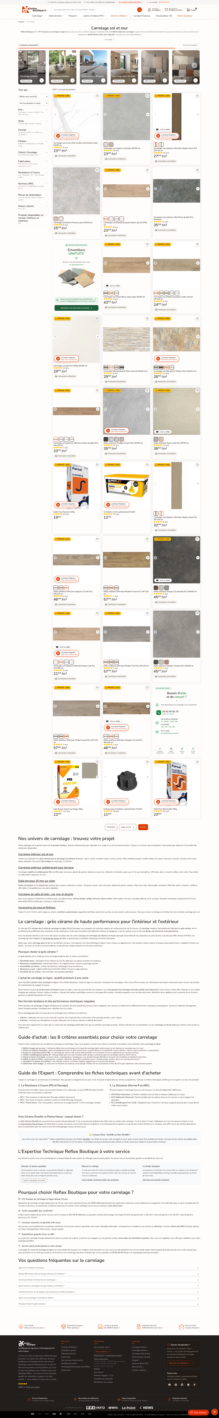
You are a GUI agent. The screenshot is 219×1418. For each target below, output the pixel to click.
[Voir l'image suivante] (97, 114)
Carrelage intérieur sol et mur (35, 854)
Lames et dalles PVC (140, 1363)
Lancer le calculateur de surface (34, 1180)
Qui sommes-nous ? (102, 1347)
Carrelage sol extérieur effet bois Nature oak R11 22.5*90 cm (74, 667)
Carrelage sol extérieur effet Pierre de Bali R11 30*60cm (173, 218)
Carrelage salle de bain (141, 1353)
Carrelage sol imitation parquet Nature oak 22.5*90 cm (125, 223)
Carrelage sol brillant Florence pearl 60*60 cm (73, 222)
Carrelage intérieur (139, 1347)
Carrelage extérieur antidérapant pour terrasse (46, 867)
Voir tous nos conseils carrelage (156, 1180)
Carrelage (37, 15)
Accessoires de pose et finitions (37, 907)
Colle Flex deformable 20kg (165, 809)
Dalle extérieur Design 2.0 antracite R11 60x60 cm (175, 591)
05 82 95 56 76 (99, 1356)
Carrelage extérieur (139, 1350)
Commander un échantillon (67, 156)
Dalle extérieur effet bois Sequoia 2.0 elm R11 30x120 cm (73, 592)
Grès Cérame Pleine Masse (32, 1124)
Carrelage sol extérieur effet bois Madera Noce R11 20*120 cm (175, 149)
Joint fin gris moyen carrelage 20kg (68, 809)
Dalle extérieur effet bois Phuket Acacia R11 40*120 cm (75, 741)
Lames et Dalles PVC (93, 15)
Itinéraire (97, 1369)
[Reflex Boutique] (34, 9)
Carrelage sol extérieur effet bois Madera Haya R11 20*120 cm (175, 518)
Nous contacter (101, 1352)
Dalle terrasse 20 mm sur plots (36, 881)
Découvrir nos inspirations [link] (179, 1363)
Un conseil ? (160, 2)
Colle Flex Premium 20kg (64, 512)
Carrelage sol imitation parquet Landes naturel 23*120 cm (173, 298)
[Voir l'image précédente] (55, 114)
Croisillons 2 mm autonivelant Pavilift (119, 512)
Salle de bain (55, 15)
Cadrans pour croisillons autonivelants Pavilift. (123, 809)
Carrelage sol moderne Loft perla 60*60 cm (122, 148)
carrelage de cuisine (51, 938)
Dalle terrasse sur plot (141, 1357)
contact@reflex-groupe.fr (114, 1356)
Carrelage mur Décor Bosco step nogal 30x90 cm (124, 297)
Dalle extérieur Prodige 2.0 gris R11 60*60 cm (123, 443)
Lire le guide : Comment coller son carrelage (100, 1180)
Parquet (72, 15)
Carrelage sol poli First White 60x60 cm (70, 366)
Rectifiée (86, 1139)
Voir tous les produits (190, 45)
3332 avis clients (33, 1387)
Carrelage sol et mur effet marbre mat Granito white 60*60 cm (75, 144)
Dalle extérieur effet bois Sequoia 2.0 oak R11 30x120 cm (123, 741)
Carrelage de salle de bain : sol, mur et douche (45, 894)
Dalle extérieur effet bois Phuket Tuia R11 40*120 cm (126, 666)
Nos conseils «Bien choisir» (72, 1360)
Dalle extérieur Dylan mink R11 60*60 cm (171, 443)
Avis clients (98, 1372)
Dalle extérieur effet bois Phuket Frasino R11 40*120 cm (126, 592)
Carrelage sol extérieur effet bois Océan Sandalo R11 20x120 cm (75, 444)
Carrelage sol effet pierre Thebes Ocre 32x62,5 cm (175, 371)
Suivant (143, 827)
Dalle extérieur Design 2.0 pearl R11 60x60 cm (174, 666)
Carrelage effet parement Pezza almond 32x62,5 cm (126, 371)
